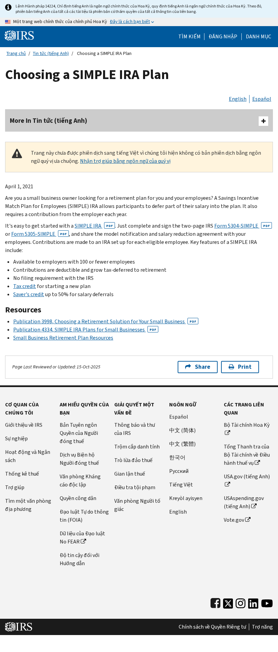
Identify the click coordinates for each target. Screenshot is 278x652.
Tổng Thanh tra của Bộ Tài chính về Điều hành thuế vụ (247, 454)
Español (261, 98)
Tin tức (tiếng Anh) (51, 53)
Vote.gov (234, 519)
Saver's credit (28, 294)
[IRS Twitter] (228, 602)
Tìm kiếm (189, 36)
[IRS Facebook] (215, 602)
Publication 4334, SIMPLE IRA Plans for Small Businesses (84, 329)
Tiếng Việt (181, 484)
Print (245, 367)
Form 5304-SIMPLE (242, 225)
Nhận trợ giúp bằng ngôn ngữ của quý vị (125, 161)
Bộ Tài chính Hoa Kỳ (247, 424)
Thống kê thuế (22, 473)
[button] (223, 36)
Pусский (178, 471)
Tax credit (24, 286)
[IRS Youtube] (267, 602)
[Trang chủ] (19, 35)
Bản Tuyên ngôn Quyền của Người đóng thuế (79, 433)
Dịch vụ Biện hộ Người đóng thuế (79, 458)
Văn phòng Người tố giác (137, 505)
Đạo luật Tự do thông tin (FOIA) (84, 515)
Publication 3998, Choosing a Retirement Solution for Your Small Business (104, 321)
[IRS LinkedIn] (253, 602)
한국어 (177, 457)
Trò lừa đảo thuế (133, 460)
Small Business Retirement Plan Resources (63, 337)
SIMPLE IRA (94, 225)
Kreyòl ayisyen (185, 498)
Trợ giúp (14, 487)
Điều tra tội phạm (134, 487)
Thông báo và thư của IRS (134, 429)
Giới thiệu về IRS (23, 424)
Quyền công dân (78, 498)
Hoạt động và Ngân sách (27, 456)
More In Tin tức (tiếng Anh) (48, 120)
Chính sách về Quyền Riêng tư (212, 627)
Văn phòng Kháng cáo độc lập (80, 480)
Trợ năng (262, 627)
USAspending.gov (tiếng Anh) (244, 502)
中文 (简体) (182, 430)
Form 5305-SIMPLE (39, 233)
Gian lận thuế (129, 473)
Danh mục (258, 36)
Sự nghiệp (16, 438)
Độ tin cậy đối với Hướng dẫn (79, 559)
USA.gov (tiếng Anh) (247, 476)
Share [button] (202, 367)
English (237, 98)
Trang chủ (16, 53)
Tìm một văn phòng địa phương (28, 505)
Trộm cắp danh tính (137, 446)
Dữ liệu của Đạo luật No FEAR (82, 537)
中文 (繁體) (182, 443)
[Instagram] (240, 602)
